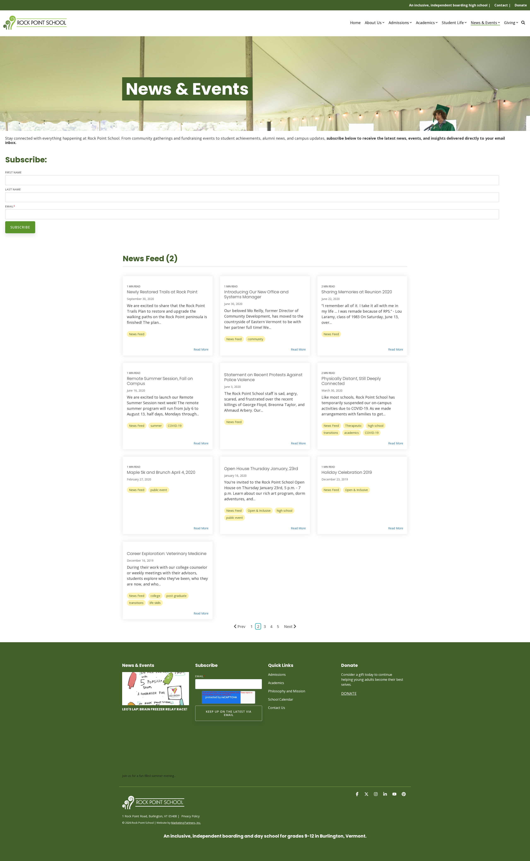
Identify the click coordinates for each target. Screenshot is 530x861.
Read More (201, 349)
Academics (425, 22)
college (155, 596)
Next (288, 626)
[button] (357, 794)
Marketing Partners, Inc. (186, 823)
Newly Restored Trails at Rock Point (162, 292)
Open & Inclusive (259, 511)
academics (351, 433)
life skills (155, 603)
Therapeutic (353, 426)
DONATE (349, 693)
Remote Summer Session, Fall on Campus (160, 381)
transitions (331, 433)
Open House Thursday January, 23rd (261, 469)
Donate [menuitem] (521, 5)
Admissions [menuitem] (277, 674)
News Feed (136, 334)
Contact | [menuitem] (502, 5)
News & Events (484, 22)
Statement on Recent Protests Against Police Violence (263, 377)
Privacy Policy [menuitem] (190, 816)
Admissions (399, 22)
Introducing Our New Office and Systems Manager (256, 294)
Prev (241, 626)
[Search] (523, 22)
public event (159, 490)
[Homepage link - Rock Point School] (153, 809)
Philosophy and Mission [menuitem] (286, 691)
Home (355, 22)
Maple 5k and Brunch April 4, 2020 (161, 472)
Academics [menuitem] (276, 683)
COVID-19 (174, 426)
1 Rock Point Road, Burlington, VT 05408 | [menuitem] (150, 816)
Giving (509, 22)
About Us (373, 22)
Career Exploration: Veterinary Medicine (166, 553)
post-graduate (176, 596)
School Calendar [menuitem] (280, 699)
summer (156, 426)
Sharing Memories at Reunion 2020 (357, 292)
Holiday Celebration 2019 (347, 472)
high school (375, 426)
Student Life (453, 22)
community (255, 339)
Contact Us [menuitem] (276, 707)
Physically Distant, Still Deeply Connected (351, 381)
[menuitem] (447, 5)
